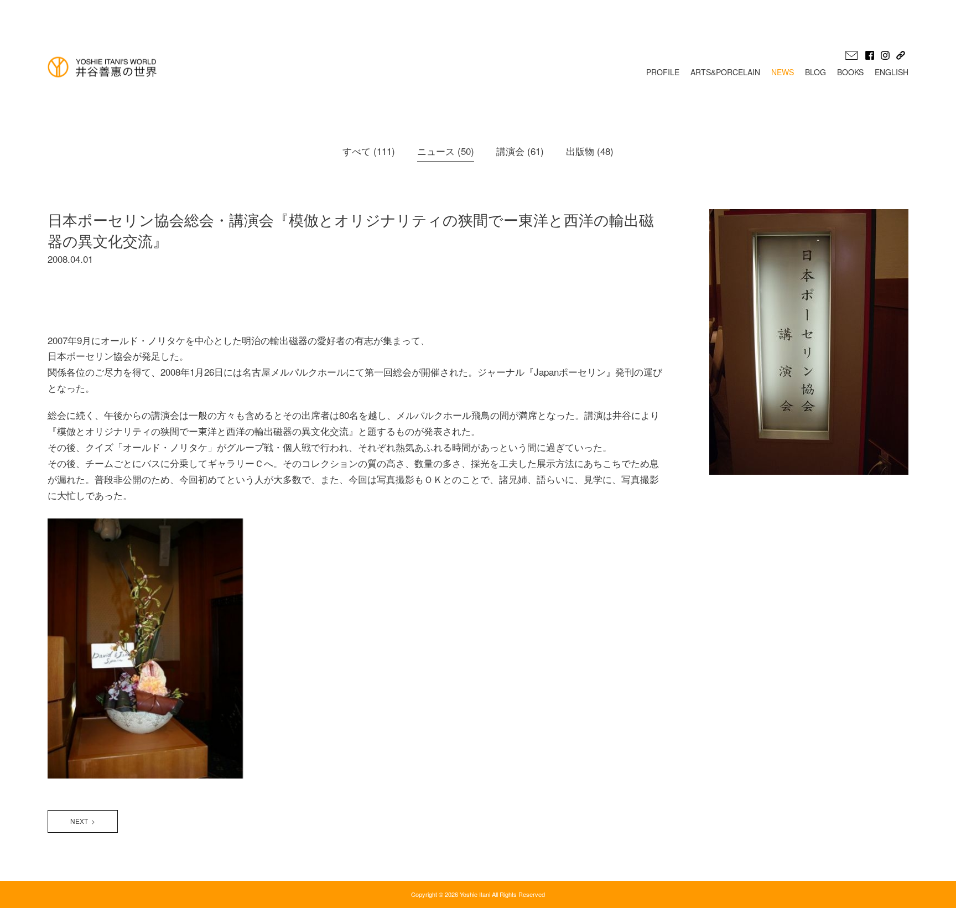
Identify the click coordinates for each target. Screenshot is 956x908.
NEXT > (82, 821)
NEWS (782, 71)
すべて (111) (368, 151)
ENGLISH (891, 71)
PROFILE (662, 71)
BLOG (815, 71)
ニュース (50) (445, 151)
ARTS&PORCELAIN (725, 71)
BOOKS (850, 71)
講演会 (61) (520, 151)
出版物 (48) (590, 151)
